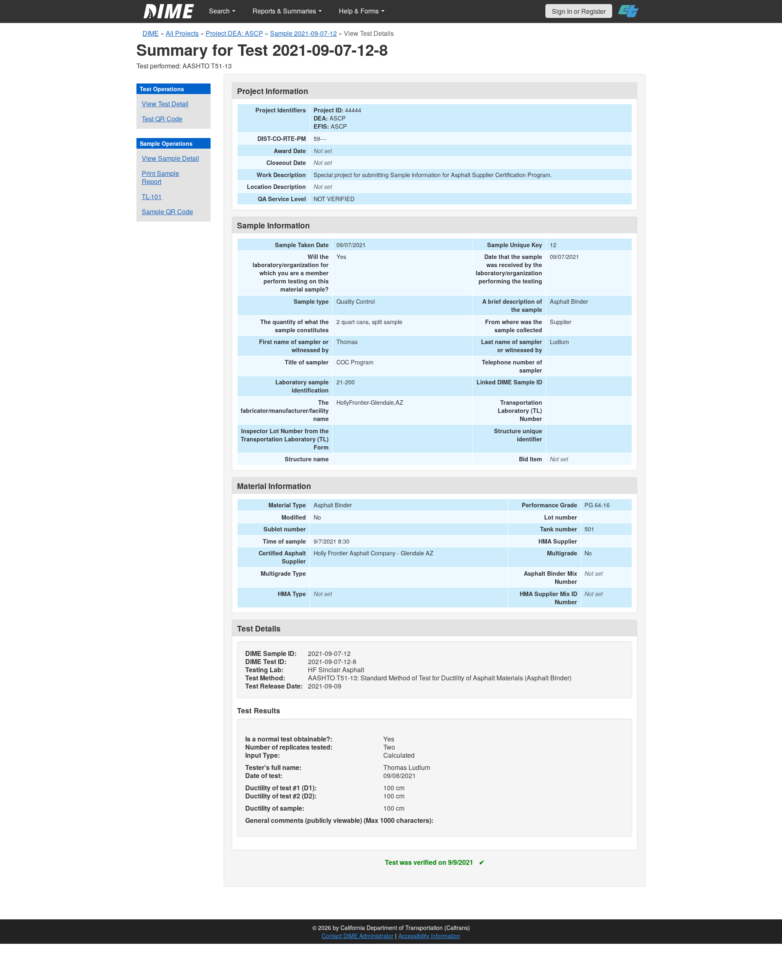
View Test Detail (165, 103)
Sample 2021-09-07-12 (303, 33)
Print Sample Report (160, 177)
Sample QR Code (167, 211)
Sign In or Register (579, 11)
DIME (151, 33)
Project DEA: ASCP (234, 33)
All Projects (182, 33)
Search (220, 10)
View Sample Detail (170, 158)
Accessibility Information (429, 936)
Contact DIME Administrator (357, 936)
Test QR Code (162, 118)
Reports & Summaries (285, 10)
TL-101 (152, 196)
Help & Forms (359, 10)
